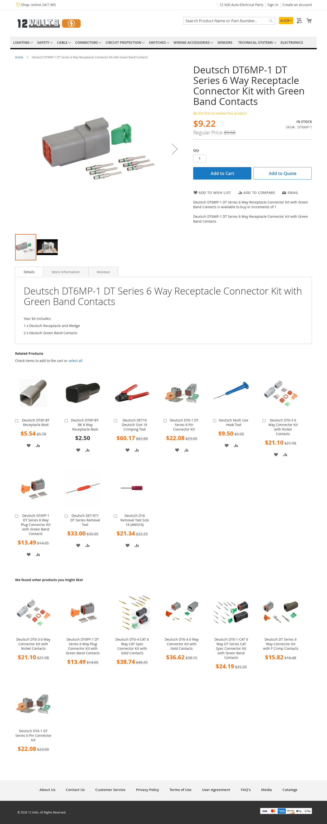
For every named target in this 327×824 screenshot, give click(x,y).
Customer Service (110, 789)
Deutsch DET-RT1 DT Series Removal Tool (85, 520)
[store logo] (48, 23)
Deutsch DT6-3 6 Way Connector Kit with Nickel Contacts (283, 427)
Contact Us (75, 789)
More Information (66, 272)
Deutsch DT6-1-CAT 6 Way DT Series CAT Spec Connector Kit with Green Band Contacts (231, 648)
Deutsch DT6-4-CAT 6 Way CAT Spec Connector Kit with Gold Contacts (132, 646)
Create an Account (297, 4)
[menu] (163, 42)
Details (29, 272)
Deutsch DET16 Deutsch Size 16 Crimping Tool (134, 424)
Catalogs (289, 789)
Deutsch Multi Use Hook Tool (233, 422)
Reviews (103, 272)
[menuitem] (22, 42)
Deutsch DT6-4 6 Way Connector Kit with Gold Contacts (182, 644)
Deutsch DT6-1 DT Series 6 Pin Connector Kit (184, 424)
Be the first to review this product (220, 113)
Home (19, 57)
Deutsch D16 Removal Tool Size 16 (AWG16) (134, 520)
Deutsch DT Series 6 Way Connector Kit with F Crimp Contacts (280, 644)
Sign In (272, 4)
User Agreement (216, 789)
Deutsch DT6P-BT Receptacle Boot (36, 422)
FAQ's (246, 789)
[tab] (29, 271)
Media (266, 789)
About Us (47, 789)
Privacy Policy (147, 789)
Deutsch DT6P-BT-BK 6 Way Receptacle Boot (85, 424)
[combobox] (229, 21)
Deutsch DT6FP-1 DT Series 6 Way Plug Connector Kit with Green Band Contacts (36, 524)
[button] (286, 20)
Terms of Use (180, 789)
